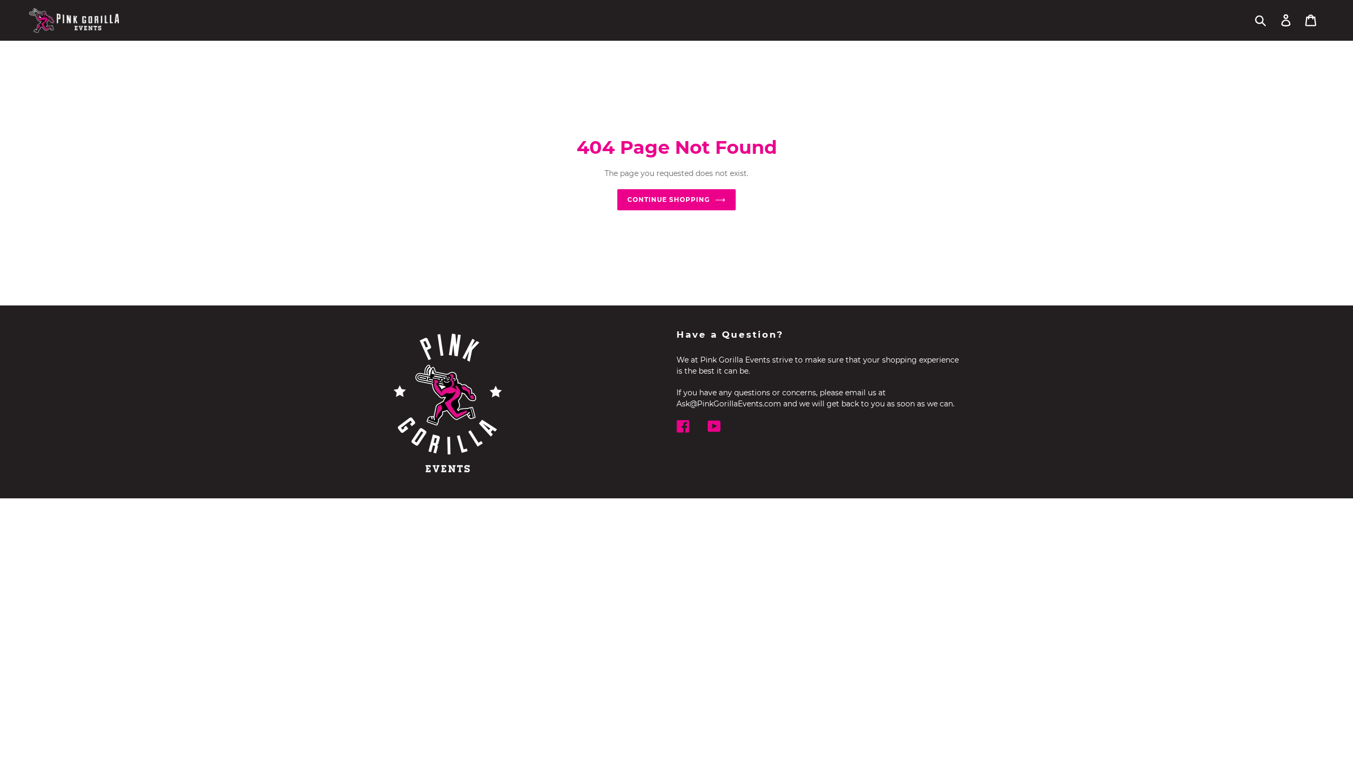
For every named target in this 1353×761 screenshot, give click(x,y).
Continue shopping (668, 199)
